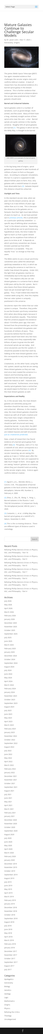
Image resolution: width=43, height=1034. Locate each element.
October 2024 (9, 659)
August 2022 (9, 747)
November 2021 (10, 780)
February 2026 (10, 615)
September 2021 (10, 787)
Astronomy (8, 42)
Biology (7, 986)
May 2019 (8, 889)
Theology (7, 1016)
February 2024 (10, 688)
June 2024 (8, 674)
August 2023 (9, 707)
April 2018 (8, 937)
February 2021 (10, 813)
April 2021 (8, 805)
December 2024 (10, 656)
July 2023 (7, 710)
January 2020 (9, 860)
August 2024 (9, 667)
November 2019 (10, 867)
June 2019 (8, 885)
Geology (7, 994)
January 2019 (9, 904)
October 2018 (9, 915)
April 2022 (8, 761)
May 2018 (8, 933)
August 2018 (9, 922)
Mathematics (9, 1001)
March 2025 (9, 645)
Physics (7, 1008)
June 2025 (8, 641)
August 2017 (9, 966)
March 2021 (9, 809)
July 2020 (7, 838)
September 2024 (10, 663)
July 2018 (7, 926)
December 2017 (10, 951)
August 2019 (9, 878)
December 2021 (10, 776)
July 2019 (7, 882)
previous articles (16, 218)
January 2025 (9, 652)
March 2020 (9, 853)
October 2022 (9, 740)
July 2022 (7, 750)
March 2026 (9, 612)
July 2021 (7, 794)
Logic (6, 997)
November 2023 (10, 696)
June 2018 (8, 929)
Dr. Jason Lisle (12, 40)
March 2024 (9, 685)
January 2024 (9, 692)
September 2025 (10, 634)
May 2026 (8, 605)
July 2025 (7, 637)
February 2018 (10, 944)
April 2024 (8, 681)
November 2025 (10, 626)
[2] (23, 186)
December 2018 (10, 907)
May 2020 (8, 845)
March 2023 (9, 725)
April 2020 (8, 849)
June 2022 (8, 754)
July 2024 (7, 670)
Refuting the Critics (12, 1012)
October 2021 (9, 783)
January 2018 (9, 947)
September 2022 (10, 743)
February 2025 (10, 648)
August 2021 (9, 791)
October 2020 (9, 827)
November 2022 (10, 736)
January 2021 (9, 816)
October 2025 (9, 630)
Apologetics (8, 979)
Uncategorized (10, 1019)
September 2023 (10, 703)
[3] (14, 445)
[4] (30, 450)
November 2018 (10, 911)
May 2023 (8, 718)
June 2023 (8, 714)
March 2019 (9, 896)
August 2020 (9, 834)
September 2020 (10, 831)
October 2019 (9, 871)
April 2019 (8, 893)
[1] (14, 128)
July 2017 (7, 969)
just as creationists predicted (16, 434)
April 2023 (8, 721)
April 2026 (8, 608)
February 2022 (10, 769)
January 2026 (9, 619)
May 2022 (8, 758)
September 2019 (10, 874)
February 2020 (10, 856)
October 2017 (9, 958)
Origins (17, 42)
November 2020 (10, 823)
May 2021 (8, 802)
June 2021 (8, 798)
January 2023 (9, 732)
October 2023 (9, 699)
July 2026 (7, 601)
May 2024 (8, 678)
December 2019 (10, 864)
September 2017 (10, 962)
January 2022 (9, 772)
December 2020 (10, 820)
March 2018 (9, 940)
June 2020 (8, 842)
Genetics (7, 990)
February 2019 (10, 900)
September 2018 (10, 918)
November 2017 (10, 955)
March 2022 (9, 765)
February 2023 (10, 729)
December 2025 (10, 623)
